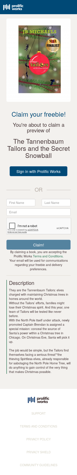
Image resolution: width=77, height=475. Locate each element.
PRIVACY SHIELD (39, 452)
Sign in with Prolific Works (38, 171)
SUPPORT (38, 413)
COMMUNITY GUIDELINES (38, 465)
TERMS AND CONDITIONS (38, 426)
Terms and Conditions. (48, 256)
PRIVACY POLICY (38, 439)
